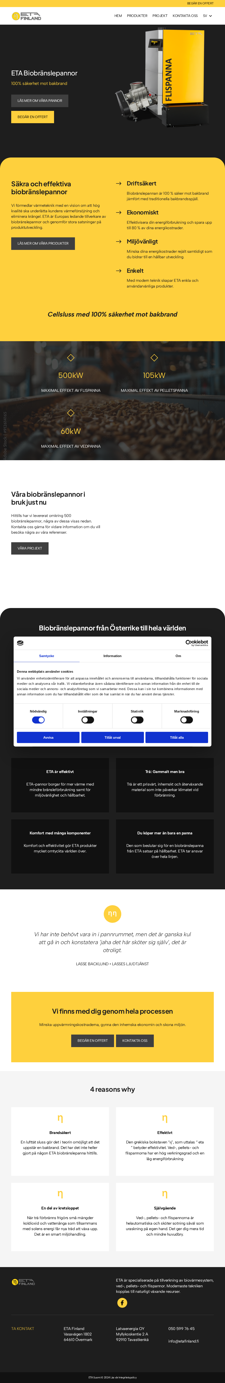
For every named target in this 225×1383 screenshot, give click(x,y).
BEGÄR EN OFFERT (200, 3)
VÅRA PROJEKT (30, 548)
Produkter (137, 16)
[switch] (88, 719)
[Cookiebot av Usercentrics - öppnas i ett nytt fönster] (189, 643)
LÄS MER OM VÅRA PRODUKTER (43, 243)
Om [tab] (178, 656)
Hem (118, 16)
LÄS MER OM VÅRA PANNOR (40, 101)
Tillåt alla (177, 737)
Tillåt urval (113, 737)
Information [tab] (112, 656)
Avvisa (48, 737)
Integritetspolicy (127, 1377)
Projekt (159, 16)
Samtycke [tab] (46, 656)
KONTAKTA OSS (134, 1041)
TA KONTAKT (22, 1328)
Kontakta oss (185, 16)
